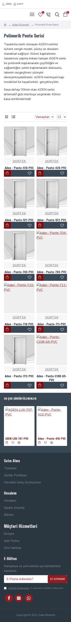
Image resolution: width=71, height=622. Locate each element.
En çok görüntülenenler (20, 398)
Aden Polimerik (20, 24)
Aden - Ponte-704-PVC (51, 272)
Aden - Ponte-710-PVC (19, 324)
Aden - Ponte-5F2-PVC (51, 220)
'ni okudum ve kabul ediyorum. (36, 588)
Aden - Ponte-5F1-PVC (19, 220)
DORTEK (19, 161)
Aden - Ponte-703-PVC (19, 272)
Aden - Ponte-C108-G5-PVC (52, 378)
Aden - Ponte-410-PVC (19, 168)
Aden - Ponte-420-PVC (51, 168)
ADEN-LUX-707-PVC (16, 438)
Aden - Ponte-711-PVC (51, 324)
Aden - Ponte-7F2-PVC (19, 376)
